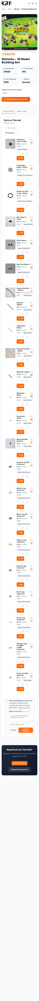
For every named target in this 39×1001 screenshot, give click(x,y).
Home (4, 9)
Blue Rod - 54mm (23, 372)
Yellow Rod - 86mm (21, 327)
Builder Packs (10, 54)
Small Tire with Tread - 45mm (22, 192)
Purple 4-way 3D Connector (23, 463)
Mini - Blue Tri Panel (22, 218)
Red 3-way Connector (21, 593)
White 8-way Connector (21, 489)
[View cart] (33, 3)
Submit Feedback (25, 730)
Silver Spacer (22, 240)
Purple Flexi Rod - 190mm (23, 289)
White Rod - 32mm (21, 394)
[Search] (29, 3)
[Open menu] (36, 3)
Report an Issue (24, 708)
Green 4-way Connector (21, 567)
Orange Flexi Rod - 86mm (23, 350)
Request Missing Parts (19, 769)
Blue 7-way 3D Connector (22, 515)
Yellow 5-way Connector (22, 541)
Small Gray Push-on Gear (22, 140)
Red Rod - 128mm (20, 304)
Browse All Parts (19, 763)
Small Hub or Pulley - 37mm (22, 166)
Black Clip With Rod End (22, 440)
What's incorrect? (19, 711)
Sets (9, 9)
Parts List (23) (8, 111)
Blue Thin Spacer (23, 264)
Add (21, 158)
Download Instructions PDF (17, 99)
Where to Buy (21, 111)
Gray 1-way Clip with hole (22, 674)
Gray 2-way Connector (21, 619)
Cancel (13, 730)
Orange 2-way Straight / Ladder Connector (22, 646)
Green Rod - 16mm (21, 417)
